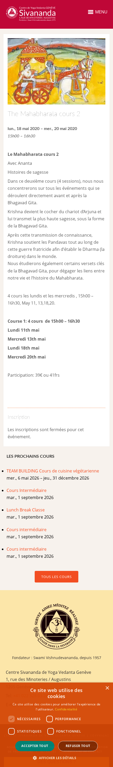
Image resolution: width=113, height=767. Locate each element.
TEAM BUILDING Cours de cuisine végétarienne (53, 471)
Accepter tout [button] (34, 746)
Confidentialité (66, 709)
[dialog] (56, 725)
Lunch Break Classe (26, 510)
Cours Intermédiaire (27, 490)
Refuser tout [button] (78, 746)
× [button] (107, 688)
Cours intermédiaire (27, 529)
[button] (56, 758)
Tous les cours (56, 576)
